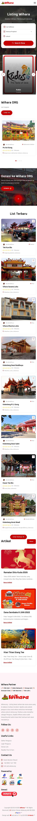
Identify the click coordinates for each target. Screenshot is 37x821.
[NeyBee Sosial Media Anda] (4, 783)
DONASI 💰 (8, 188)
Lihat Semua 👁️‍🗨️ (18, 537)
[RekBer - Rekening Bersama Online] (19, 783)
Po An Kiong (7, 148)
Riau (33, 283)
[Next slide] (33, 74)
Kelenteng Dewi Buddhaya (13, 365)
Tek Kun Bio (7, 247)
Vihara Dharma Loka (11, 326)
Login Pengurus (6, 744)
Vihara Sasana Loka (10, 287)
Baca (31, 541)
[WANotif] (20, 776)
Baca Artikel (8, 582)
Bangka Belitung (30, 519)
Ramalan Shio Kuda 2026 (16, 573)
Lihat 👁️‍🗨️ (7, 112)
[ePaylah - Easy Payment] (4, 776)
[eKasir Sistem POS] (12, 783)
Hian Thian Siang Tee (14, 652)
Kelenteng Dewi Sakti (11, 444)
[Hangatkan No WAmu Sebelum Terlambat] (12, 776)
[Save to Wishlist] (33, 121)
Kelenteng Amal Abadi (11, 522)
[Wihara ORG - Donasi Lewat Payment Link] (9, 794)
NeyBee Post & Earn (7, 750)
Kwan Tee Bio (8, 483)
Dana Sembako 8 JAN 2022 (17, 612)
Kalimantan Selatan (29, 144)
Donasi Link (4, 747)
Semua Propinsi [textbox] (11, 31)
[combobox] (18, 31)
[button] (15, 160)
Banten (32, 244)
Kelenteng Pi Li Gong (11, 404)
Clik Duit (6, 688)
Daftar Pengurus (6, 740)
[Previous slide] (3, 74)
